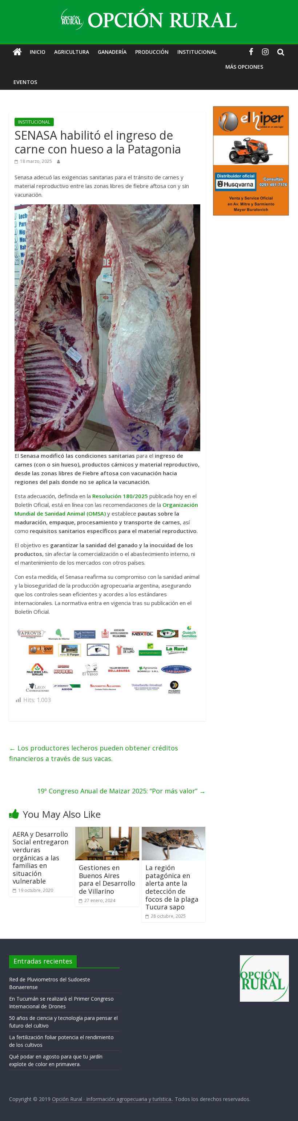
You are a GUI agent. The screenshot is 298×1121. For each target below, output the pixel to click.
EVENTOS (25, 82)
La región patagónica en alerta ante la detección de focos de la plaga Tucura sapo (171, 887)
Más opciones (244, 66)
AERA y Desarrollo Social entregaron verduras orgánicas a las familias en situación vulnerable (40, 858)
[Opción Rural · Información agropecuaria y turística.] (17, 52)
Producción (152, 51)
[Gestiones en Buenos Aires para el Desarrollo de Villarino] (107, 831)
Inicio (37, 51)
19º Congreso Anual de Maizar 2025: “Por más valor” (121, 790)
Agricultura (71, 51)
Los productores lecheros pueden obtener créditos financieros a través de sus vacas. (93, 753)
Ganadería (112, 51)
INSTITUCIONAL (197, 51)
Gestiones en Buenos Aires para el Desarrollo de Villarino (107, 879)
